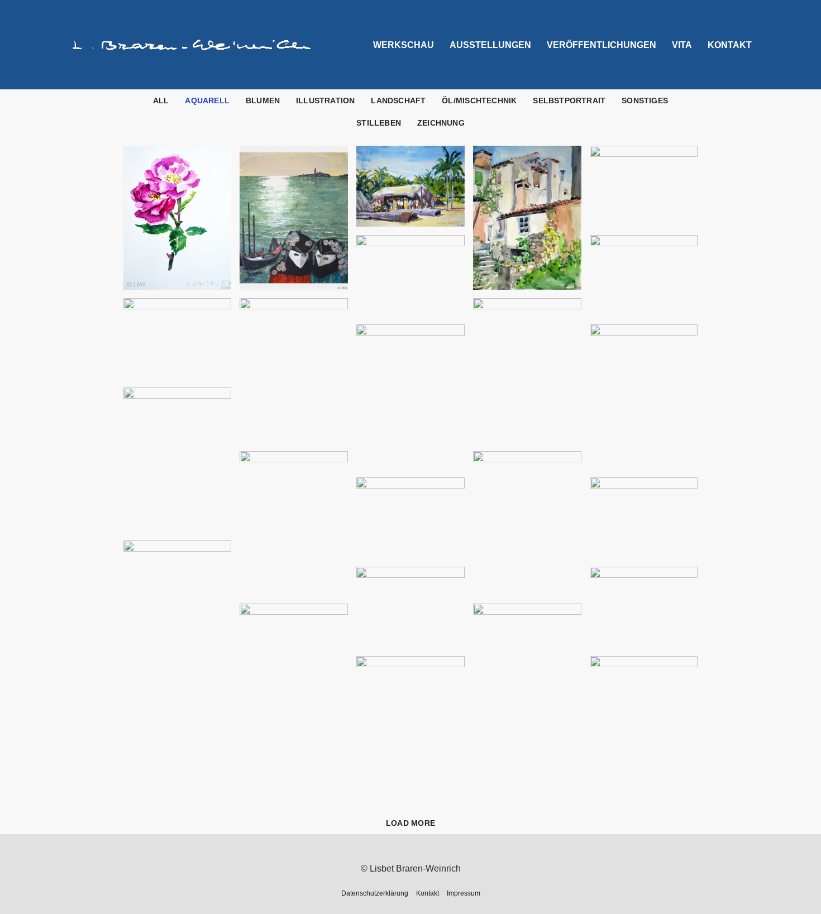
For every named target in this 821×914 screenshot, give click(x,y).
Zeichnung (441, 122)
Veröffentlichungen (601, 45)
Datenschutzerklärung (374, 893)
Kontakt (730, 45)
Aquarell (207, 100)
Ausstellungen (490, 45)
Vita (682, 45)
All (161, 100)
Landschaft (398, 100)
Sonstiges (645, 100)
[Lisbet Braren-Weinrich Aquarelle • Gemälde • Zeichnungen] (192, 45)
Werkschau (403, 45)
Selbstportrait (569, 100)
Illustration (325, 100)
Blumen (263, 100)
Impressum (463, 893)
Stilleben (378, 122)
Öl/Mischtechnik (479, 100)
